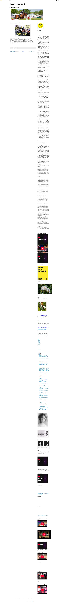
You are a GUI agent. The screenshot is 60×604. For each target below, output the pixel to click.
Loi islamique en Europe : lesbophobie (44, 368)
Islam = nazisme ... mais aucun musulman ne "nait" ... (43, 385)
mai (39, 353)
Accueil (23, 51)
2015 (39, 345)
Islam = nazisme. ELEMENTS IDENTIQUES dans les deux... (43, 399)
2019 (39, 341)
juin (39, 352)
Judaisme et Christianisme (42, 403)
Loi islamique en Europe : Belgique (43, 369)
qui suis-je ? (39, 31)
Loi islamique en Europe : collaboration (44, 367)
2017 (39, 343)
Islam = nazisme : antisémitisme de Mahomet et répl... (43, 356)
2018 (39, 342)
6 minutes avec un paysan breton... (42, 515)
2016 (39, 344)
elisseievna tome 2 (17, 4)
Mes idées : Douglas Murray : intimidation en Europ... (42, 381)
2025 (39, 340)
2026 (39, 339)
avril (39, 354)
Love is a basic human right (42, 409)
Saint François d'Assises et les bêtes (43, 363)
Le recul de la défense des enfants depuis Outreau (43, 372)
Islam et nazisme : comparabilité (43, 355)
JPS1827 (41, 494)
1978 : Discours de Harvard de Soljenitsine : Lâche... (43, 406)
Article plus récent (12, 51)
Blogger (33, 601)
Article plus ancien (33, 51)
